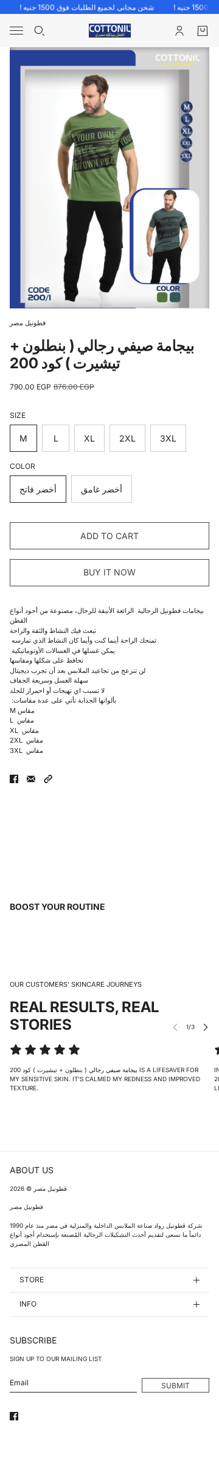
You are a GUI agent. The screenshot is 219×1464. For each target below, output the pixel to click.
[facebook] (14, 1416)
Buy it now (109, 572)
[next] (206, 1027)
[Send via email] (31, 779)
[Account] (179, 31)
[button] (48, 779)
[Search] (39, 31)
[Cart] (202, 31)
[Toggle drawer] (16, 31)
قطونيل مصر (28, 323)
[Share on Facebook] (14, 779)
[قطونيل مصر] (110, 31)
